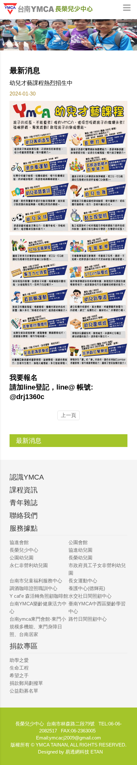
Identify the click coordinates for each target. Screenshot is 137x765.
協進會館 (19, 542)
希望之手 (19, 675)
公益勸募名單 (24, 690)
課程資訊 (24, 490)
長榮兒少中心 (24, 550)
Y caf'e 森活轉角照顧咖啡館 (39, 596)
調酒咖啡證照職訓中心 (33, 588)
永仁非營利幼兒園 (29, 565)
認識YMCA (27, 477)
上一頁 (68, 415)
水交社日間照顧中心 (90, 596)
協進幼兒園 (80, 550)
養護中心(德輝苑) (86, 588)
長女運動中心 (82, 580)
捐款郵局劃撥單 (26, 683)
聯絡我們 (24, 515)
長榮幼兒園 (80, 557)
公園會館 (78, 542)
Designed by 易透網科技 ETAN (70, 751)
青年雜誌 (24, 503)
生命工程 (19, 667)
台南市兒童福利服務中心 (36, 580)
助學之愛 (19, 660)
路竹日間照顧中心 (87, 619)
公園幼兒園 (21, 557)
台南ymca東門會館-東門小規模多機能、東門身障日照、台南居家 (38, 626)
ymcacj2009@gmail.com (75, 737)
